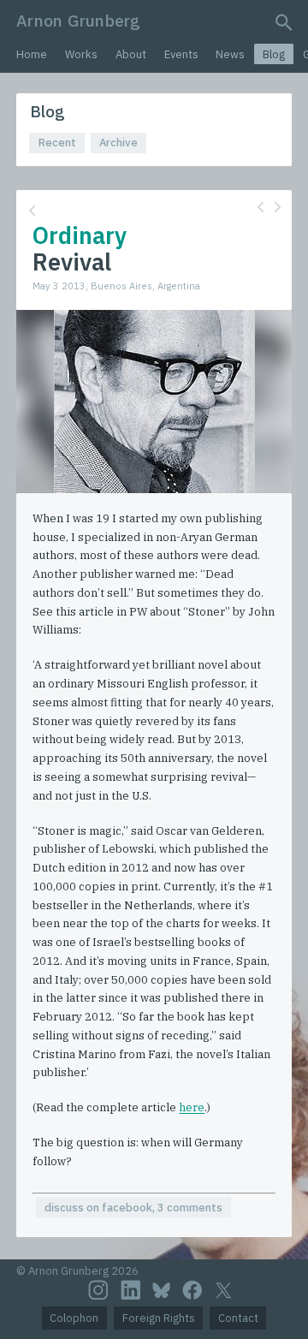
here (191, 1107)
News (230, 54)
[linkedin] (131, 1290)
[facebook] (192, 1290)
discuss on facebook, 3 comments (133, 1207)
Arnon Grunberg (78, 20)
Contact (238, 1318)
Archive (118, 142)
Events (181, 54)
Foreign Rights (158, 1318)
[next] (278, 206)
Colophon (74, 1318)
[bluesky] (161, 1290)
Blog (274, 54)
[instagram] (98, 1290)
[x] (223, 1291)
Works (81, 54)
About (131, 54)
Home (31, 54)
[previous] (261, 206)
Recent (57, 142)
